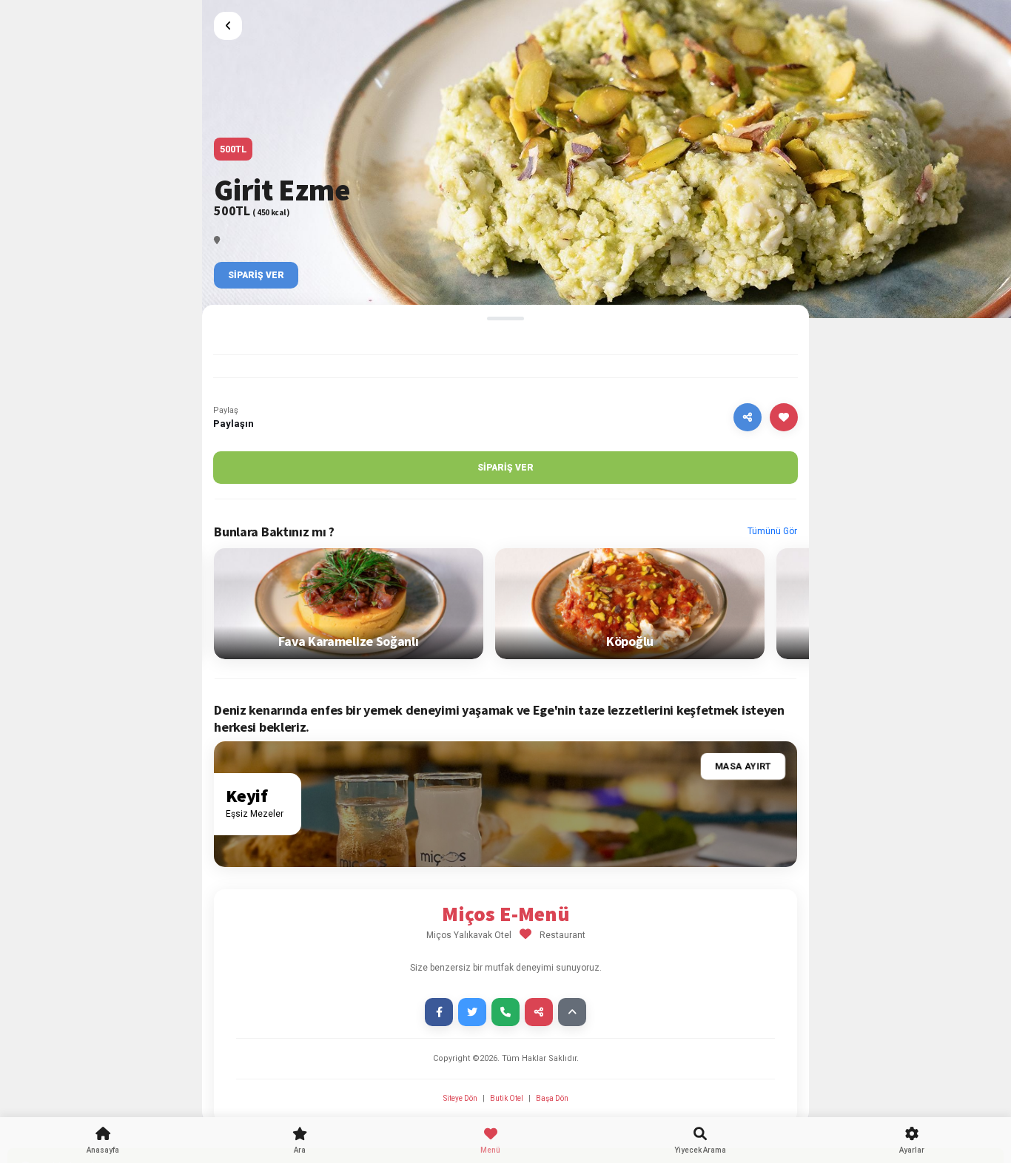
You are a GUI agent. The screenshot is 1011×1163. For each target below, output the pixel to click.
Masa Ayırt (743, 766)
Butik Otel (506, 1098)
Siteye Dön (461, 1098)
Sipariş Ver (256, 275)
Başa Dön (552, 1098)
